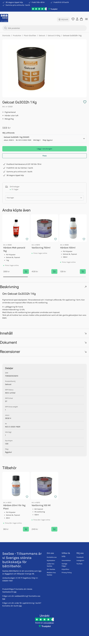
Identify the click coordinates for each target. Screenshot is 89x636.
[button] (44, 286)
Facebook (80, 557)
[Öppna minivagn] (81, 19)
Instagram (80, 560)
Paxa (45, 156)
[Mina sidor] (77, 19)
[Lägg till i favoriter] (27, 239)
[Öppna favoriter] (73, 19)
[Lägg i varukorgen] (26, 271)
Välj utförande (8, 133)
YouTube (79, 564)
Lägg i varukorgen (44, 149)
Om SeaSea (51, 569)
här (15, 592)
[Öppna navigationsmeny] (86, 19)
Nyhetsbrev (51, 560)
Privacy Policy (67, 573)
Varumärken (66, 560)
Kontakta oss (52, 557)
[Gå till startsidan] (4, 18)
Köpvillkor (65, 569)
